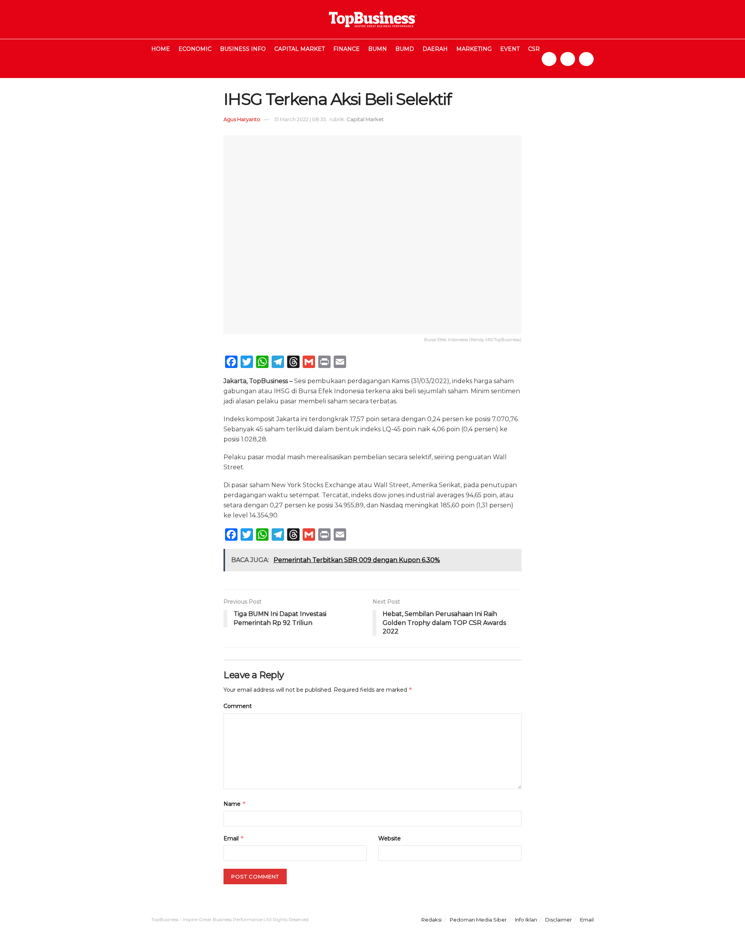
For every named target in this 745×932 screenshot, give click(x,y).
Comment (238, 706)
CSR (534, 48)
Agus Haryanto (242, 119)
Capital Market (299, 48)
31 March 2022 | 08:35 (300, 119)
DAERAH (435, 48)
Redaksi (431, 919)
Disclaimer (558, 919)
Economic (194, 48)
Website (389, 838)
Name (235, 803)
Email (234, 838)
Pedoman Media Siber (478, 919)
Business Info (243, 48)
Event (510, 48)
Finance (346, 48)
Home (160, 48)
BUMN (377, 48)
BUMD (404, 48)
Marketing (474, 48)
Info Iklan (526, 919)
